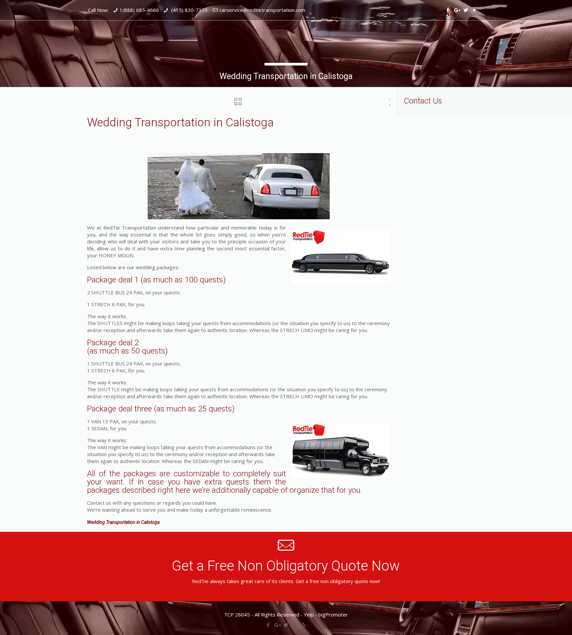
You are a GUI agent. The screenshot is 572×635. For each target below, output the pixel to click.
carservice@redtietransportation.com (262, 10)
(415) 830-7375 (189, 10)
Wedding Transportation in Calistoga (123, 522)
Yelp (309, 614)
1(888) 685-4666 (139, 10)
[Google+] (456, 10)
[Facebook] (447, 10)
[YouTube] (474, 10)
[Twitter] (465, 10)
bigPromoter (333, 614)
